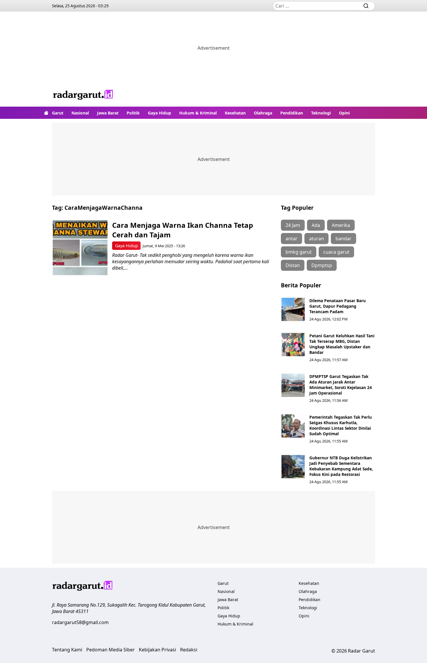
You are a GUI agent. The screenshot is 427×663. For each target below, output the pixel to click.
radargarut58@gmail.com (80, 622)
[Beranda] (46, 113)
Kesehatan (235, 113)
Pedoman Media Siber (110, 649)
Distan (293, 265)
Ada (316, 225)
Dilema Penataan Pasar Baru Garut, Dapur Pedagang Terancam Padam (337, 306)
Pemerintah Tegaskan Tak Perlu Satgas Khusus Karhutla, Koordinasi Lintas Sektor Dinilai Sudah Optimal (340, 425)
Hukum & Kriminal (198, 113)
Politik (133, 113)
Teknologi (321, 113)
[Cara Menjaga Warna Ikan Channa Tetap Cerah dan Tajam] (80, 247)
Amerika (341, 225)
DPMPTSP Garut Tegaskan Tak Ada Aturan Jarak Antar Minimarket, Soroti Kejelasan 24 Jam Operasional (340, 385)
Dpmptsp (321, 265)
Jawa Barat (108, 113)
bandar (343, 238)
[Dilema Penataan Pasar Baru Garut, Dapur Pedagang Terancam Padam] (293, 309)
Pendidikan (291, 113)
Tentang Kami (67, 649)
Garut (57, 113)
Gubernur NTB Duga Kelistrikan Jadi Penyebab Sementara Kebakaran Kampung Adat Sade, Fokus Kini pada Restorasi (341, 466)
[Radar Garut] (83, 95)
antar (291, 238)
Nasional (80, 113)
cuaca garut (336, 252)
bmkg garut (299, 252)
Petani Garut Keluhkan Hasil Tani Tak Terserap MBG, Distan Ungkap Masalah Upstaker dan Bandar (341, 344)
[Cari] (366, 5)
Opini (344, 113)
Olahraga (263, 113)
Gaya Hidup (159, 113)
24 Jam (293, 225)
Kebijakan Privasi (157, 649)
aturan (316, 238)
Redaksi (188, 649)
